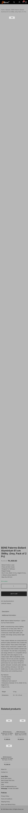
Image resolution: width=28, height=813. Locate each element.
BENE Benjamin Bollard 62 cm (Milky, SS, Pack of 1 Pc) (7, 733)
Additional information (9, 615)
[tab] (14, 611)
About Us (3, 769)
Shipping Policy (5, 801)
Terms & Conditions (6, 799)
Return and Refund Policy (8, 804)
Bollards (8, 9)
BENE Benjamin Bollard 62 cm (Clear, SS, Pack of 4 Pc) (7, 758)
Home (2, 9)
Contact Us (4, 772)
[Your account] (19, 2)
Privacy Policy (5, 796)
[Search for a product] (14, 2)
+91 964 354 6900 (13, 788)
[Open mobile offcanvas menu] (26, 2)
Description (5, 611)
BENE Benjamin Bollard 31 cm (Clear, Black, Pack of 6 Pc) (21, 733)
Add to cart (14, 593)
